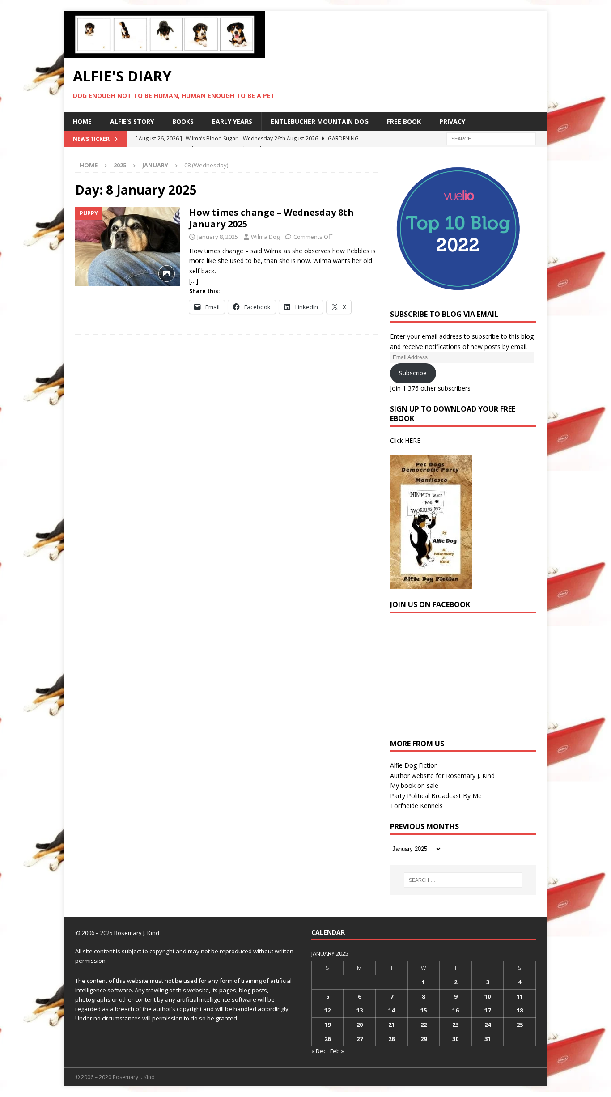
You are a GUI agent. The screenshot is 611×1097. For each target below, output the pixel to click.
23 (455, 1024)
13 (359, 1010)
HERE (412, 440)
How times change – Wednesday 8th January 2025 (271, 218)
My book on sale (414, 785)
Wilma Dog (265, 237)
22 (423, 1024)
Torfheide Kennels (416, 805)
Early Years (232, 121)
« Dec (318, 1051)
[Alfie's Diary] (164, 52)
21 (391, 1024)
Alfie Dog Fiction (414, 765)
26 (327, 1039)
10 (487, 996)
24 (487, 1024)
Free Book (404, 121)
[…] (193, 280)
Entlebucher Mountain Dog (320, 121)
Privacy (452, 121)
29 (423, 1039)
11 (520, 996)
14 (391, 1010)
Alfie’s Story (132, 121)
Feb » (337, 1051)
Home (82, 121)
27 (359, 1039)
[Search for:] (491, 138)
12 (327, 1010)
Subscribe (413, 373)
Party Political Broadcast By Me (436, 795)
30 (455, 1039)
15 (423, 1010)
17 (487, 1010)
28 (391, 1039)
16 (455, 1010)
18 (520, 1010)
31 (487, 1039)
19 (327, 1024)
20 (359, 1024)
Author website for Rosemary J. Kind (442, 775)
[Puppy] (127, 246)
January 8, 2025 (217, 237)
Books (183, 121)
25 (520, 1024)
